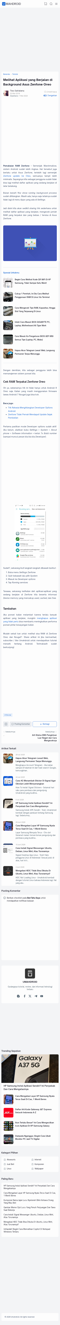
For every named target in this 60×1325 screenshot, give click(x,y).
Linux (9, 1169)
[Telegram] (35, 997)
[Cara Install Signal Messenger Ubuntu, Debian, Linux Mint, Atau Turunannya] (8, 852)
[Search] (51, 3)
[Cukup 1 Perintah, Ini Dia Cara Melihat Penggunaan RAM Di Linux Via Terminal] (8, 301)
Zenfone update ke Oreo (17, 176)
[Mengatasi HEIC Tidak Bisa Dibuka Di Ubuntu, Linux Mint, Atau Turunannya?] (8, 875)
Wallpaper (39, 1169)
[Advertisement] (30, 39)
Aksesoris (11, 1159)
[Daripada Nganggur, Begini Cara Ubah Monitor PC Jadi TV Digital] (8, 1143)
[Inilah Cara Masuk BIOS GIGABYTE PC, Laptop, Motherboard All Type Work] (8, 329)
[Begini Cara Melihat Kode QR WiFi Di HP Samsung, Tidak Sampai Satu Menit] (8, 287)
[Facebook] (24, 997)
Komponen (39, 1164)
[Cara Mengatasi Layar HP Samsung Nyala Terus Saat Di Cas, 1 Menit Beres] (8, 830)
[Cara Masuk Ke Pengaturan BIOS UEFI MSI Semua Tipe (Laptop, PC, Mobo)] (8, 343)
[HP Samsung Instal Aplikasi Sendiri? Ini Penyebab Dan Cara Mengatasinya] (8, 807)
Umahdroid (12, 4)
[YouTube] (41, 997)
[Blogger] (18, 997)
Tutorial (8, 715)
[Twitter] (30, 997)
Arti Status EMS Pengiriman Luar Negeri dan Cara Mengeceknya (44, 738)
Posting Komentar (22, 724)
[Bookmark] (6, 725)
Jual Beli (10, 1164)
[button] (50, 95)
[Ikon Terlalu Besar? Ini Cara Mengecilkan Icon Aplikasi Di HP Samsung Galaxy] (8, 1130)
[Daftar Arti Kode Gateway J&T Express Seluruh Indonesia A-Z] (8, 1117)
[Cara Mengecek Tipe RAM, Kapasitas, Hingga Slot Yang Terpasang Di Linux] (8, 315)
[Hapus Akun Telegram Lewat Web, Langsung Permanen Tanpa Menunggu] (8, 358)
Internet (38, 1159)
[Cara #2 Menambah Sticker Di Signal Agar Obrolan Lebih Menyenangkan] (8, 785)
